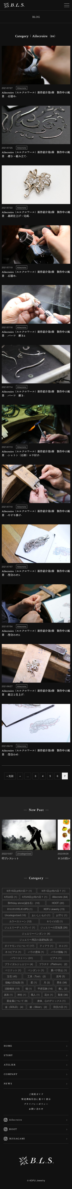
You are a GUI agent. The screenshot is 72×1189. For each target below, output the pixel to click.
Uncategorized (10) (15, 915)
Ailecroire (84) (60, 897)
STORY (8, 1055)
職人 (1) (35, 994)
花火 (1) (48, 994)
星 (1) (34, 982)
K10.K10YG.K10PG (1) (20, 909)
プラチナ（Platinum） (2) (53, 964)
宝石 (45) (12, 976)
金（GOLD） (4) (14, 1007)
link (36, 73)
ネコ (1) (63, 945)
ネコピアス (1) (13, 952)
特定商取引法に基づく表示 (36, 1099)
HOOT (10, 1129)
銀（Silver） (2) (38, 1007)
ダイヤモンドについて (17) (19, 945)
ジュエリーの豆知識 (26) (54, 927)
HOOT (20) (58, 903)
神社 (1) (21, 994)
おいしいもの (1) (41, 915)
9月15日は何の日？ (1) (19, 890)
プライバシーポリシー (36, 1104)
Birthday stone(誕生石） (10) (24, 903)
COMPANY (11, 1074)
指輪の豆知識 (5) (14, 982)
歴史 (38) (62, 982)
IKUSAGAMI (14, 1138)
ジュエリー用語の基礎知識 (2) (36, 939)
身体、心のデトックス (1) (51, 1000)
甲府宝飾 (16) (45, 988)
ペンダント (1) (36, 970)
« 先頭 (9, 776)
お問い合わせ (36, 1109)
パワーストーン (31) (21, 958)
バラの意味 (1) (36, 952)
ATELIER (10, 1064)
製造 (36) (63, 994)
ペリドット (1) (13, 970)
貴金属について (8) (17, 1000)
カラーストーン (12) (20, 921)
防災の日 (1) (60, 1007)
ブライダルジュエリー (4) (19, 964)
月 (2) (47, 982)
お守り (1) (61, 915)
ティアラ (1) (46, 945)
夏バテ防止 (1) (59, 970)
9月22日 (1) (10, 897)
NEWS (8, 1083)
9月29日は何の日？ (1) (34, 897)
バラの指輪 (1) (59, 952)
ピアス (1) (56, 958)
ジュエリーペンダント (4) (36, 933)
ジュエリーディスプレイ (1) (19, 927)
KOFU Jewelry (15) (54, 909)
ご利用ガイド (36, 1094)
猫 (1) (29, 988)
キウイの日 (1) (55, 921)
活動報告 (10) (12, 988)
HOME (8, 1046)
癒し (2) (63, 988)
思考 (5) (60, 976)
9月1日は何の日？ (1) (53, 890)
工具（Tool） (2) (36, 976)
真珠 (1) (8, 994)
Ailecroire (12, 1119)
